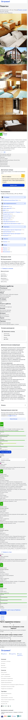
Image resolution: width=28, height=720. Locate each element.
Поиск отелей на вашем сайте (7, 699)
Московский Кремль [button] (7, 216)
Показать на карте (22, 10)
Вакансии (3, 665)
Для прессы (3, 667)
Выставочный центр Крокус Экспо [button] (10, 200)
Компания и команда (5, 661)
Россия (2, 617)
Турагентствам (4, 695)
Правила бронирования (6, 682)
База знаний (4, 672)
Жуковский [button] (5, 235)
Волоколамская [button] (6, 251)
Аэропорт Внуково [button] (7, 231)
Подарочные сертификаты (7, 688)
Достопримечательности (10, 203)
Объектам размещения (6, 693)
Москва (2, 619)
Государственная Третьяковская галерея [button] (12, 223)
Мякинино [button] (5, 248)
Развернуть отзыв (7, 552)
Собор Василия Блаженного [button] (9, 221)
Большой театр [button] (6, 214)
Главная (2, 616)
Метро (5, 245)
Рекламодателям (5, 701)
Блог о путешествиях (5, 676)
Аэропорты (6, 226)
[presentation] (13, 459)
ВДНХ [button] (4, 210)
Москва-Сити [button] (6, 206)
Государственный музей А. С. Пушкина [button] (11, 212)
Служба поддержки (5, 674)
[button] (13, 22)
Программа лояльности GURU (7, 686)
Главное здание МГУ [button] (7, 208)
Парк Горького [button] (6, 219)
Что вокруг (6, 197)
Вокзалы (6, 238)
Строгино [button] (5, 249)
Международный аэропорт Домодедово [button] (12, 233)
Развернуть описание (7, 268)
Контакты (3, 663)
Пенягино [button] (5, 241)
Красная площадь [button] (7, 217)
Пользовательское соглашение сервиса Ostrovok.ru (12, 684)
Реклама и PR (4, 703)
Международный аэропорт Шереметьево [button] (12, 229)
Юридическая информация (7, 680)
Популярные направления (7, 678)
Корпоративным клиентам (7, 697)
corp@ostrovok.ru (12, 415)
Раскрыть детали (4, 476)
